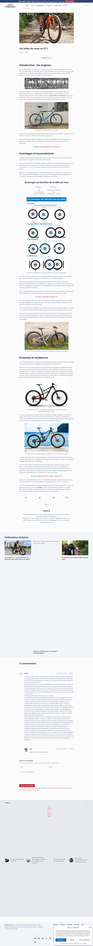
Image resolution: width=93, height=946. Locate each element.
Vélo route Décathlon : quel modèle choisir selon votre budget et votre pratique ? (38, 860)
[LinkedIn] (67, 497)
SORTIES (49, 5)
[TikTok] (46, 938)
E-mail (50, 767)
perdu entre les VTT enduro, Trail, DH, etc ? (49, 476)
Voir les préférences (84, 940)
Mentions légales (83, 943)
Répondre (71, 673)
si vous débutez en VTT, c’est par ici (50, 146)
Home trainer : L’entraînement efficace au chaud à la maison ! (81, 860)
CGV (82, 924)
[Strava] (39, 938)
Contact (62, 924)
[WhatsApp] (39, 497)
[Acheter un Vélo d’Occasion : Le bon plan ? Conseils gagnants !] (46, 594)
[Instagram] (42, 938)
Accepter (60, 940)
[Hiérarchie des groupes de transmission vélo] (50, 860)
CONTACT (65, 5)
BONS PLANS (58, 5)
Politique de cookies (64, 943)
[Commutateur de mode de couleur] (87, 5)
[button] (90, 927)
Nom (22, 767)
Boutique (76, 924)
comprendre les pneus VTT (50, 297)
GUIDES (27, 5)
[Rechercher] (85, 5)
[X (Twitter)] (53, 497)
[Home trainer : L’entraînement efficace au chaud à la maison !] (71, 860)
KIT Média (69, 924)
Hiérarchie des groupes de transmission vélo (59, 860)
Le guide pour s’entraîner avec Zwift (16, 860)
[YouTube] (35, 938)
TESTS (32, 5)
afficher (49, 57)
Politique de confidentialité (73, 943)
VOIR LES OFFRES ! (69, 1)
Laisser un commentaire (27, 785)
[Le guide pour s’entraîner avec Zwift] (7, 860)
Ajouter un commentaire (27, 772)
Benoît (26, 673)
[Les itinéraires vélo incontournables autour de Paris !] (75, 547)
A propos (55, 924)
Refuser (72, 940)
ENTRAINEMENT (40, 5)
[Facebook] (26, 497)
